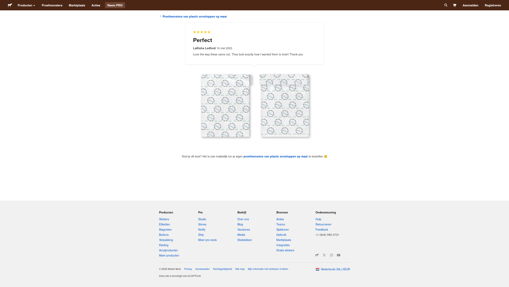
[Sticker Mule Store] (317, 255)
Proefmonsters (52, 5)
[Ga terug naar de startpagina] (10, 5)
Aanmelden (470, 5)
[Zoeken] (445, 5)
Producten (25, 5)
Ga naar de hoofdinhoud (3, 3)
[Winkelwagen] (454, 5)
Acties (95, 5)
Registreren (493, 5)
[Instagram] (331, 255)
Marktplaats (77, 5)
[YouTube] (338, 255)
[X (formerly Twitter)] (324, 255)
